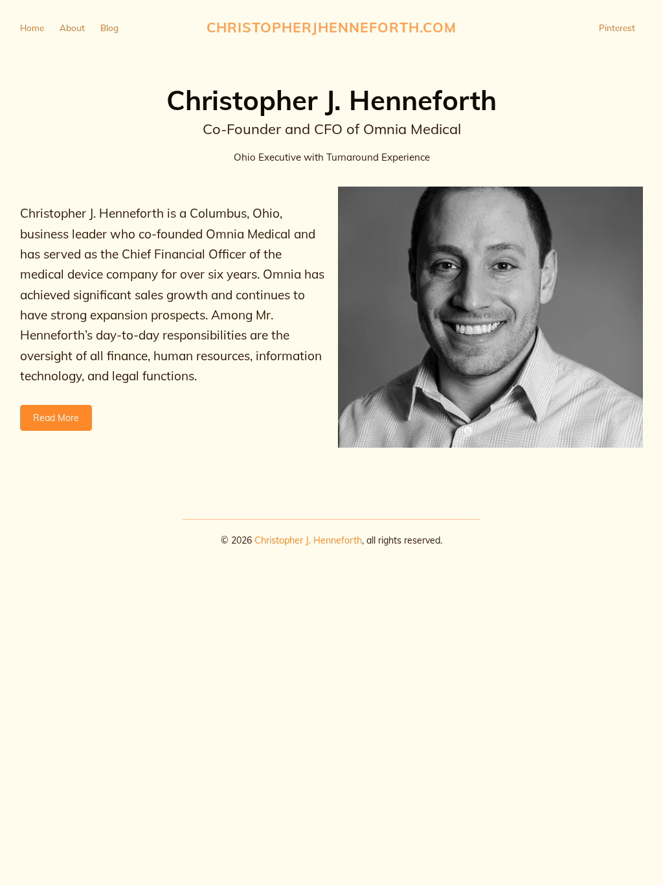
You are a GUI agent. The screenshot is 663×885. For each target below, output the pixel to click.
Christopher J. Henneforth (308, 540)
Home (32, 27)
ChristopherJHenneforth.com (331, 27)
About (72, 27)
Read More (56, 418)
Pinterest (617, 27)
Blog (109, 27)
